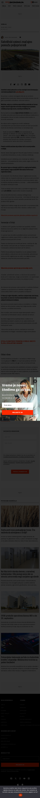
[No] (38, 792)
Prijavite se (17, 412)
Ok (20, 795)
